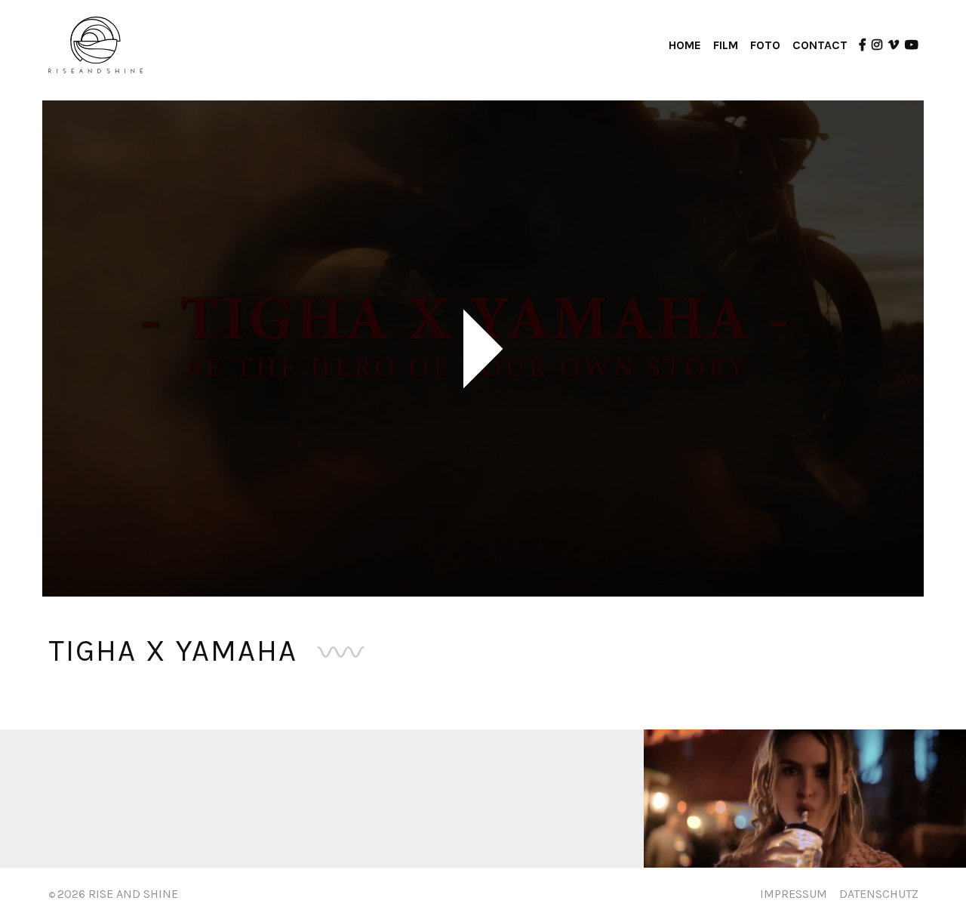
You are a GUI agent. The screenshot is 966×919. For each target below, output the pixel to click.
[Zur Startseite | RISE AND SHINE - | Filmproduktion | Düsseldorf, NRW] (95, 44)
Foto (765, 45)
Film (725, 45)
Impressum (793, 894)
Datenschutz (878, 894)
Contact (820, 45)
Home (685, 45)
